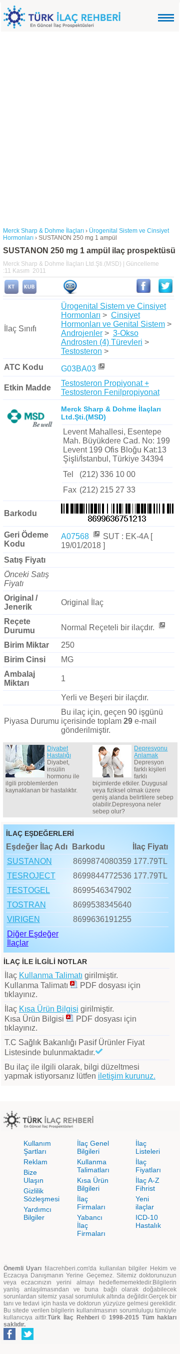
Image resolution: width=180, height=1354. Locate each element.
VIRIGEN (23, 919)
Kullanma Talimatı (50, 975)
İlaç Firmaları (91, 1203)
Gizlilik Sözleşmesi (42, 1195)
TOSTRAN (26, 904)
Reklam (36, 1162)
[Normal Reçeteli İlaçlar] (161, 627)
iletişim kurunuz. (127, 1076)
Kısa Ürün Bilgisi (48, 1009)
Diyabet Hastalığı (59, 752)
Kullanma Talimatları (93, 1166)
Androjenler (81, 333)
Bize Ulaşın (34, 1176)
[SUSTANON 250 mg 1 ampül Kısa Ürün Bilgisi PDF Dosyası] (70, 1019)
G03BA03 (78, 368)
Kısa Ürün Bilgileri (92, 1184)
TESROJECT (31, 875)
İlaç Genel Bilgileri (93, 1147)
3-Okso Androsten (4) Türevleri (101, 337)
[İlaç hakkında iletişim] (70, 291)
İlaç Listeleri (148, 1147)
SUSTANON (29, 861)
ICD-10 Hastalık (148, 1221)
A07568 (76, 536)
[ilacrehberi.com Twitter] (28, 1337)
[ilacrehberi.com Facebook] (10, 1337)
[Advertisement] (90, 127)
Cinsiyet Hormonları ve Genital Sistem (113, 319)
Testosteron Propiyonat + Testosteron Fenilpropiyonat (110, 387)
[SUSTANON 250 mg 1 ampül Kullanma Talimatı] (11, 291)
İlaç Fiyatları (148, 1166)
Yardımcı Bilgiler (38, 1213)
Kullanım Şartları (37, 1147)
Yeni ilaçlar (145, 1203)
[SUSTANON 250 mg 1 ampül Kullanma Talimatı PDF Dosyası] (74, 985)
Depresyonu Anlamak (151, 752)
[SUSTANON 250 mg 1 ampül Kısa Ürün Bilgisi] (29, 291)
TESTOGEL (28, 890)
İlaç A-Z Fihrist (148, 1184)
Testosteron (81, 351)
